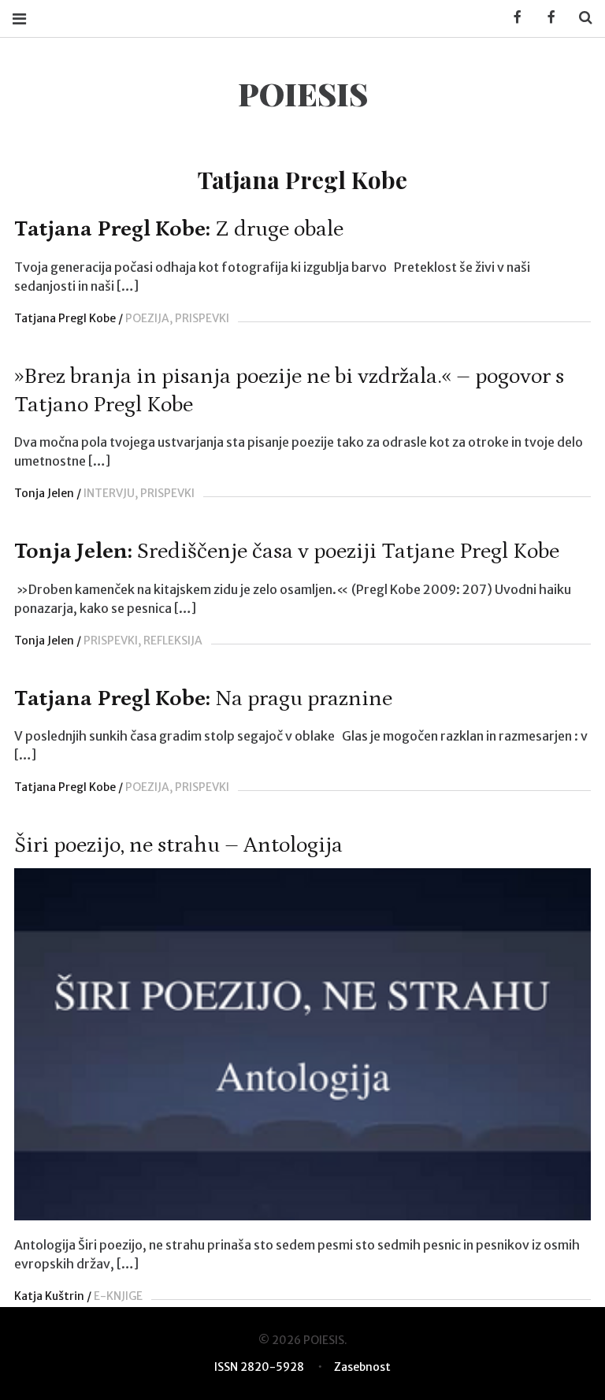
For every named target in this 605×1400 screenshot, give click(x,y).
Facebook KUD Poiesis (512, 18)
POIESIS (303, 93)
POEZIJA (147, 318)
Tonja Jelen (44, 493)
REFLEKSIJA (172, 640)
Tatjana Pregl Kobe (65, 318)
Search (580, 18)
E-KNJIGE (118, 1296)
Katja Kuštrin (49, 1296)
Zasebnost (362, 1367)
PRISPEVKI (202, 318)
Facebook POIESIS (546, 18)
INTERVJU (109, 493)
